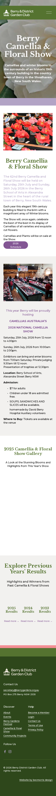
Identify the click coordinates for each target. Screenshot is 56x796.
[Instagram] (10, 751)
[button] (9, 487)
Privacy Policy (35, 729)
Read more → (11, 621)
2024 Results (28, 609)
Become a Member (38, 712)
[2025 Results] (11, 601)
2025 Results (12, 609)
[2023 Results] (45, 601)
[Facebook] (5, 751)
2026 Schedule (15, 245)
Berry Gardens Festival (11, 722)
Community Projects (14, 735)
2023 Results (45, 609)
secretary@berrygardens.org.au (21, 690)
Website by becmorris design (36, 780)
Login (31, 717)
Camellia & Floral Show (12, 730)
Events (7, 717)
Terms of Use (35, 725)
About (6, 712)
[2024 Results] (28, 601)
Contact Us (34, 721)
